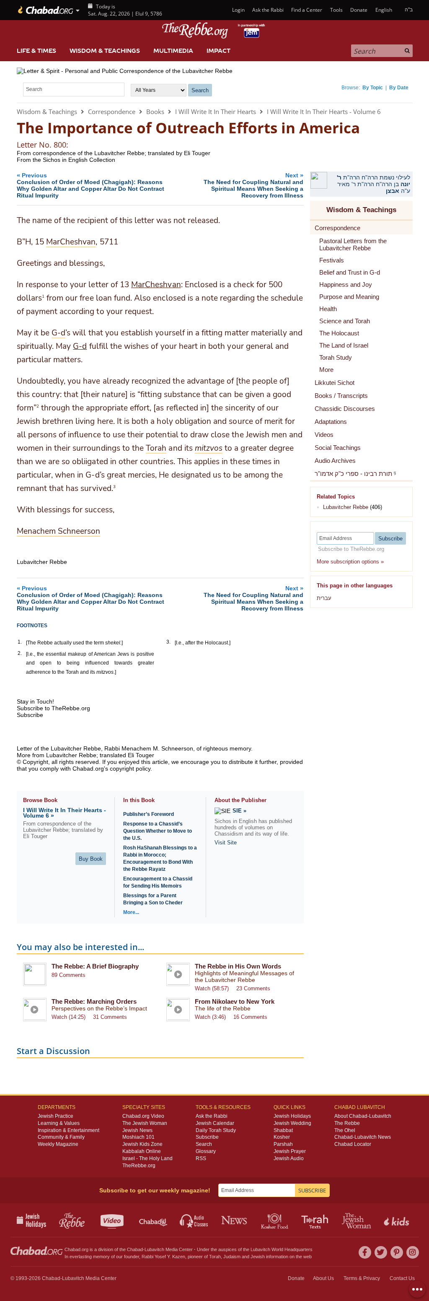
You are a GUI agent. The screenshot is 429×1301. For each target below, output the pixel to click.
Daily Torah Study (216, 1130)
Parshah (283, 1144)
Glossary (206, 1151)
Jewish (258, 1256)
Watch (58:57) (212, 988)
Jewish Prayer (290, 1151)
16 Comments (250, 1017)
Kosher (282, 1137)
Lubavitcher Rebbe (345, 507)
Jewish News (137, 1130)
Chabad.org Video (143, 1116)
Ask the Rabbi (268, 9)
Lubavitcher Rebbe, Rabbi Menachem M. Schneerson (122, 748)
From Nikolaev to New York (234, 1001)
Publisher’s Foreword (148, 814)
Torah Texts (316, 1220)
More (326, 369)
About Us (323, 1278)
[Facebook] (365, 1252)
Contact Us (402, 1278)
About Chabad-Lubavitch (362, 1116)
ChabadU (153, 1220)
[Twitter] (381, 1252)
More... (131, 912)
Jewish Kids (397, 1220)
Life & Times (36, 51)
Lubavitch (154, 1249)
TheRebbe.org (138, 1166)
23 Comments (253, 988)
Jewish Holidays (292, 1116)
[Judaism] (45, 10)
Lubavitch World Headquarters (282, 1249)
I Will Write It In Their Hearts (215, 111)
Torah (215, 1256)
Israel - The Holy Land (147, 1158)
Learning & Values (59, 1123)
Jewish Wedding (292, 1123)
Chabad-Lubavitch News (362, 1137)
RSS (201, 1158)
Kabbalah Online (141, 1151)
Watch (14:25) (68, 1017)
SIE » (239, 811)
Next (253, 185)
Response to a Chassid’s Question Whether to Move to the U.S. (157, 831)
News (235, 1220)
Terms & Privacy (362, 1278)
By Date (398, 88)
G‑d (80, 346)
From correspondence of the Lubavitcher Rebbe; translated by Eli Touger (113, 153)
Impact (218, 51)
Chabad (135, 1249)
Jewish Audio (289, 1158)
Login (237, 9)
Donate (358, 9)
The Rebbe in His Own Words (238, 966)
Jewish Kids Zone (142, 1144)
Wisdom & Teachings (105, 51)
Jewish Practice (55, 1116)
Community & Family (61, 1137)
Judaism (231, 1256)
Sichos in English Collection (79, 159)
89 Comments (68, 975)
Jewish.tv (113, 1220)
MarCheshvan (156, 284)
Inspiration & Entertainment (68, 1130)
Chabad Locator (352, 1144)
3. (168, 642)
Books (155, 111)
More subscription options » (350, 561)
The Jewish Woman (144, 1123)
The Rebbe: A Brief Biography (95, 966)
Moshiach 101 (138, 1137)
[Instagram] (412, 1252)
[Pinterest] (396, 1252)
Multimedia (173, 51)
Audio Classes (194, 1220)
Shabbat (283, 1130)
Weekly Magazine (58, 1144)
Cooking (275, 1220)
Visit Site (225, 842)
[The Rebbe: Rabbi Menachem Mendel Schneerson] (214, 30)
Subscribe (207, 1137)
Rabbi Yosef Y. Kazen (163, 1256)
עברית (324, 598)
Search (204, 1144)
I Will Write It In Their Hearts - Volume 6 (324, 111)
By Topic (372, 88)
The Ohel (344, 1130)
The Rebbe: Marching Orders (94, 1001)
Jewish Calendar (215, 1123)
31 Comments (110, 1017)
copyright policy (130, 768)
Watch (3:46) (210, 1017)
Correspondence (111, 111)
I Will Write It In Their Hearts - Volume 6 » (64, 813)
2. (20, 653)
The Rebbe (347, 1123)
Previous (90, 185)
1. (20, 642)
